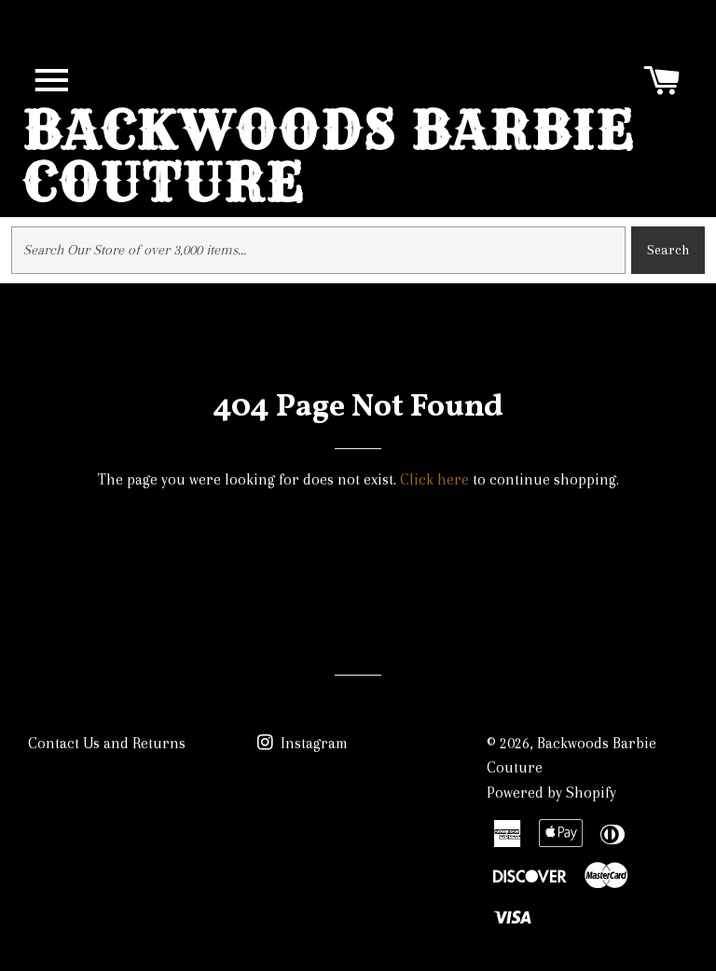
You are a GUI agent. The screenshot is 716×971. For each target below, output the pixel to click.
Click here (434, 479)
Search (668, 249)
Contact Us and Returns (107, 743)
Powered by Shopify (551, 792)
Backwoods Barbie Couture (329, 155)
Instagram (312, 743)
